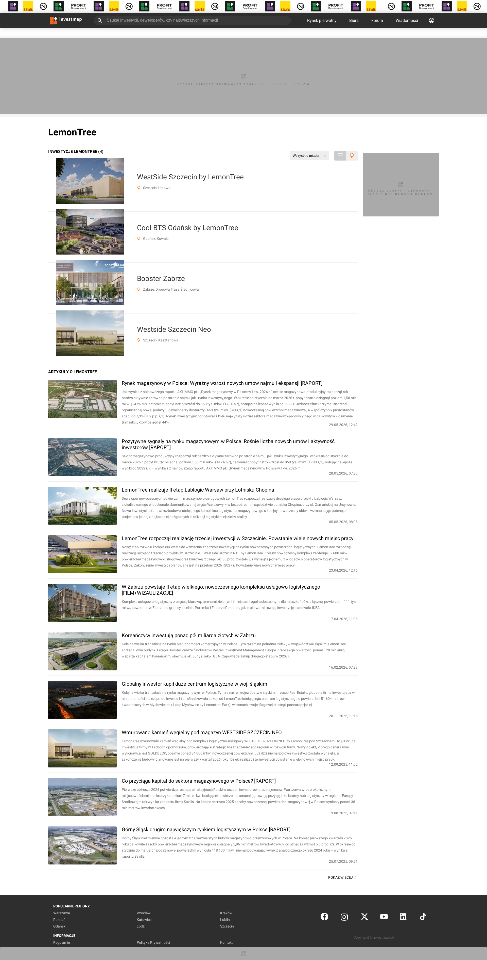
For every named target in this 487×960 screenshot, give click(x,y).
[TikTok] (423, 918)
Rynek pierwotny (322, 20)
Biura (354, 20)
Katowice (144, 920)
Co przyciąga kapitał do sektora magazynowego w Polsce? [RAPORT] (199, 781)
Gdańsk (59, 926)
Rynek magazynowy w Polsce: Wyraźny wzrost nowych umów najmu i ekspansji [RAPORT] (222, 383)
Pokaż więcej (340, 877)
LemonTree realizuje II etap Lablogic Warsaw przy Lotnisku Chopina (198, 490)
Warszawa (61, 913)
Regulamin (61, 942)
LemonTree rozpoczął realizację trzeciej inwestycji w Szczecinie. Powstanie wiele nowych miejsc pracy (237, 538)
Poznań (59, 920)
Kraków (226, 913)
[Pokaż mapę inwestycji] (352, 156)
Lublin (225, 920)
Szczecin (227, 926)
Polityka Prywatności (153, 942)
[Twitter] (364, 918)
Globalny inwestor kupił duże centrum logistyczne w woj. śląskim (194, 684)
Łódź (141, 926)
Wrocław (144, 913)
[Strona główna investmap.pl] (66, 20)
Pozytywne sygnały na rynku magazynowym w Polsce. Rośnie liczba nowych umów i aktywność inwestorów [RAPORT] (228, 444)
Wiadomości (407, 20)
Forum (377, 20)
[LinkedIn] (403, 918)
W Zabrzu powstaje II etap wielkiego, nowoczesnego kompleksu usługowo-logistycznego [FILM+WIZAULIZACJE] (221, 590)
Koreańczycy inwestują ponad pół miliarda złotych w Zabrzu (189, 635)
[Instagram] (344, 918)
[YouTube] (384, 918)
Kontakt (226, 942)
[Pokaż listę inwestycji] (340, 156)
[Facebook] (324, 918)
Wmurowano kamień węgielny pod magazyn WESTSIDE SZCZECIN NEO (202, 732)
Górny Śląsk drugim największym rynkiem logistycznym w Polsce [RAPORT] (206, 829)
